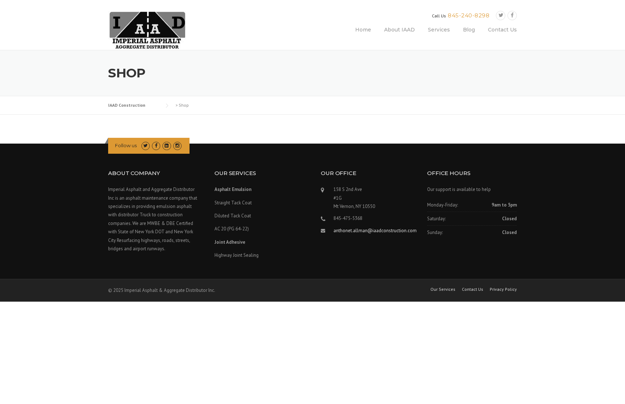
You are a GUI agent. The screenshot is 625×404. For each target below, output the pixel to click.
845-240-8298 (468, 15)
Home (363, 29)
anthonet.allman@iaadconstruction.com (375, 230)
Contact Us (502, 29)
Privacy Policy (503, 289)
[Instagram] (177, 146)
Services (439, 29)
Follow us (126, 145)
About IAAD (399, 29)
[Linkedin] (166, 146)
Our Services (442, 289)
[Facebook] (512, 15)
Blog (469, 29)
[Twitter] (500, 15)
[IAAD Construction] (147, 30)
